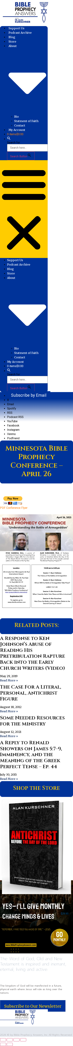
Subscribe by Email (28, 395)
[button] (9, 139)
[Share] (16, 1039)
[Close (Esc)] (23, 1039)
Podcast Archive (20, 32)
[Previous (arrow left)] (3, 1044)
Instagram (13, 429)
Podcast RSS (15, 417)
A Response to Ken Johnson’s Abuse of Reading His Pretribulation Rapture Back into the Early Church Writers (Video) (32, 653)
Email (10, 404)
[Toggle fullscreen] (10, 1039)
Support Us (16, 28)
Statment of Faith (26, 121)
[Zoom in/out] (3, 1039)
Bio (16, 116)
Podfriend (13, 438)
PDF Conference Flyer (13, 508)
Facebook (13, 425)
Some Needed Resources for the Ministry (32, 721)
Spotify (11, 408)
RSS (9, 412)
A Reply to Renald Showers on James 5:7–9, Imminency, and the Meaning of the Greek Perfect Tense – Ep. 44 (31, 754)
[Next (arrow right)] (10, 1044)
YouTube (12, 421)
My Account (17, 130)
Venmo (11, 434)
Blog (12, 37)
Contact (19, 125)
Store (12, 41)
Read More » (9, 680)
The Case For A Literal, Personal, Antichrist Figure (30, 693)
